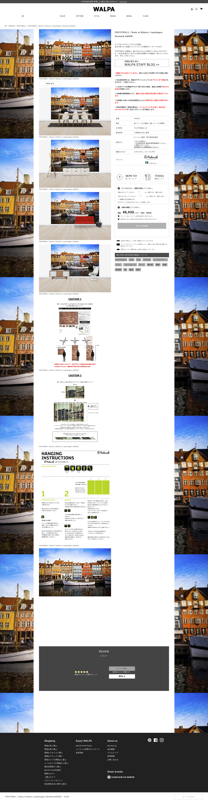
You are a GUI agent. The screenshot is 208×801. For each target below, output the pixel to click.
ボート (141, 264)
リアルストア (112, 753)
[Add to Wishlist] (142, 232)
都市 (138, 269)
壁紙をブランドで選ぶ (53, 756)
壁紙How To (49, 773)
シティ (118, 264)
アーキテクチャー (160, 260)
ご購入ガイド (49, 777)
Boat (131, 260)
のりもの (147, 260)
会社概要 (111, 749)
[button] (196, 9)
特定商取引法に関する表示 (55, 784)
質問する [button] (122, 676)
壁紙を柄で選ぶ (50, 749)
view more (123, 2)
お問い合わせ (112, 760)
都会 (131, 269)
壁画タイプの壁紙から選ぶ (55, 760)
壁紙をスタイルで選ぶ (53, 753)
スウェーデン (153, 163)
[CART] (201, 9)
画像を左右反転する (127, 199)
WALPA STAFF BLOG (84, 746)
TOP (5, 26)
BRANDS (12, 26)
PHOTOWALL (21, 26)
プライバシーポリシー (53, 780)
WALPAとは (112, 746)
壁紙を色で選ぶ (50, 746)
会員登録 (79, 753)
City (138, 260)
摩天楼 (118, 269)
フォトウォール (130, 264)
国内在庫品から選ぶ (52, 766)
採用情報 (111, 756)
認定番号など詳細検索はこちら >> (146, 147)
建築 (164, 264)
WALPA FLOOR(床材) (52, 770)
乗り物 (150, 264)
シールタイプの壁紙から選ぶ (56, 763)
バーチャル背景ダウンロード (88, 749)
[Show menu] (23, 16)
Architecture (121, 260)
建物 (157, 264)
